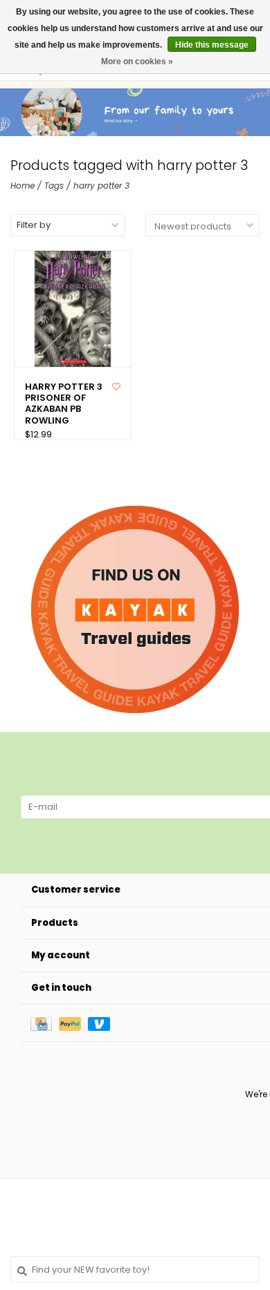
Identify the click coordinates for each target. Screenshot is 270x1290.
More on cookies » (137, 61)
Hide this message (212, 45)
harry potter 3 (101, 185)
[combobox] (135, 1269)
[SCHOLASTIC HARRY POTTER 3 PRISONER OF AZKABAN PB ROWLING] (73, 309)
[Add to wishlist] (116, 386)
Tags (54, 185)
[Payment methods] (44, 1023)
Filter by (34, 224)
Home (22, 185)
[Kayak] (135, 609)
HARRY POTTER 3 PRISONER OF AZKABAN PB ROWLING (63, 403)
